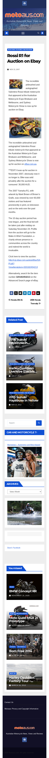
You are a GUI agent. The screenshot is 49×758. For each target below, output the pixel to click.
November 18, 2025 (21, 595)
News (12, 613)
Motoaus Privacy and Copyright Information (21, 709)
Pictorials (21, 647)
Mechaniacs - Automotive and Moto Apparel (23, 445)
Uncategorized (21, 613)
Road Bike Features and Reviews (20, 49)
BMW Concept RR (23, 591)
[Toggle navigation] (23, 33)
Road (12, 587)
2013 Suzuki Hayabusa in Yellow (23, 398)
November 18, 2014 (21, 625)
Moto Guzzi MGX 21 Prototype (23, 619)
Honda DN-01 (16, 300)
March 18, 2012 (19, 685)
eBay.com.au (30, 164)
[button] (38, 33)
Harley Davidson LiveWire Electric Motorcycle (22, 371)
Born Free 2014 (20, 651)
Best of (13, 673)
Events (12, 647)
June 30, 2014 (18, 655)
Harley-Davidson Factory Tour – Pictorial (21, 681)
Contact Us (9, 702)
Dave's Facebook (13, 548)
